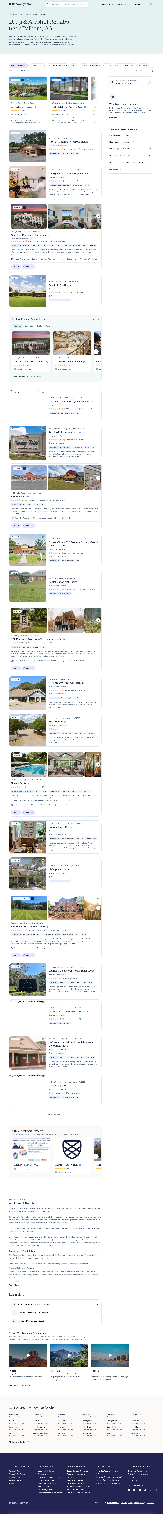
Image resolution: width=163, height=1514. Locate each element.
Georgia (34, 14)
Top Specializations (76, 1466)
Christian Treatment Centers (78, 1493)
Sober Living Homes (46, 1480)
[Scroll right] (152, 65)
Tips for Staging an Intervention (109, 1480)
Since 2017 (141, 108)
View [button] (14, 267)
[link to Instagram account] (151, 1490)
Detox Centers (44, 1474)
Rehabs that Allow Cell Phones (50, 1493)
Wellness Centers (44, 1487)
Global (47, 326)
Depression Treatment (76, 1474)
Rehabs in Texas (15, 1480)
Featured (17, 326)
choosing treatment (48, 1220)
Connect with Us (135, 1486)
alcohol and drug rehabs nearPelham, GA (26, 39)
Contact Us (132, 1480)
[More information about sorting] (152, 70)
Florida (39, 326)
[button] (25, 71)
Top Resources (103, 1466)
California (29, 326)
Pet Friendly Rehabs (45, 1490)
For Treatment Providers (139, 1466)
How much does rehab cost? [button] (121, 142)
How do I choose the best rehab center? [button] (127, 162)
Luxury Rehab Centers (46, 1471)
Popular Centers (45, 1466)
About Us (131, 1477)
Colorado (55, 1370)
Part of (21, 238)
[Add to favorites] (42, 133)
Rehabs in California (17, 1474)
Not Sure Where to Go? (19, 1466)
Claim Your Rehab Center (138, 1471)
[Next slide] (95, 101)
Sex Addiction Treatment (77, 1490)
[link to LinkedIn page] (134, 1490)
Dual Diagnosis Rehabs (76, 1483)
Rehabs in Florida (16, 1471)
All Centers (13, 14)
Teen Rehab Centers (75, 1480)
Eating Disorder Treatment (78, 1471)
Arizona (14, 1370)
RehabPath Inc (113, 1503)
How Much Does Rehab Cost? (108, 1483)
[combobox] (66, 4)
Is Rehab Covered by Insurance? (109, 1477)
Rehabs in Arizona (16, 1483)
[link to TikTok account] (145, 1490)
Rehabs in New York (16, 1477)
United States (24, 14)
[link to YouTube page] (140, 1490)
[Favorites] (151, 4)
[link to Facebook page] (156, 1490)
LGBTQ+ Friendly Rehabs (48, 1483)
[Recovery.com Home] (20, 4)
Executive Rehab (73, 1477)
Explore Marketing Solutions (139, 1474)
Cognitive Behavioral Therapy (49, 1477)
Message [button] (29, 267)
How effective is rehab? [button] (119, 155)
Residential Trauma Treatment (79, 1487)
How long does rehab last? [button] (120, 149)
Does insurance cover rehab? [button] (121, 135)
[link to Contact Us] (129, 1490)
